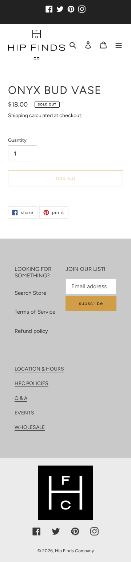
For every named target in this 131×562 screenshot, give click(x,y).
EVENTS (24, 413)
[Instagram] (82, 6)
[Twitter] (60, 6)
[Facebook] (49, 6)
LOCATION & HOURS (39, 369)
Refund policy (31, 331)
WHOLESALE (30, 427)
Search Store (30, 293)
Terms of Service (35, 312)
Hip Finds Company (74, 550)
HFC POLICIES (31, 383)
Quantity (17, 140)
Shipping (18, 115)
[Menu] (118, 45)
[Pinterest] (71, 6)
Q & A (21, 398)
